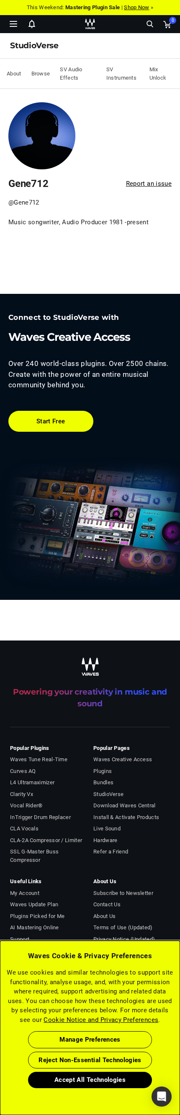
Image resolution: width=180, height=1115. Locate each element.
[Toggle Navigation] (13, 24)
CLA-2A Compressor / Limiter (46, 840)
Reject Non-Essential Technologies (90, 1060)
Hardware (105, 840)
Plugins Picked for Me (37, 916)
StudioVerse (108, 794)
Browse (40, 73)
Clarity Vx (21, 794)
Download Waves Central (124, 805)
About (14, 73)
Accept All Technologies (90, 1080)
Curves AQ (23, 771)
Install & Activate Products (126, 817)
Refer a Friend (110, 851)
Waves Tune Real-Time (38, 759)
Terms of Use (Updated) (123, 927)
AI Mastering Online (34, 927)
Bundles (103, 782)
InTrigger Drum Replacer (40, 817)
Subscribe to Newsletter (123, 893)
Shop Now (136, 7)
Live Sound (107, 828)
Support (19, 939)
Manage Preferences (89, 1039)
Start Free (50, 421)
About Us (104, 916)
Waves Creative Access (122, 759)
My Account (24, 893)
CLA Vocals (24, 828)
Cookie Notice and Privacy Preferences (101, 1020)
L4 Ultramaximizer (32, 782)
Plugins (102, 771)
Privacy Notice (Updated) (124, 939)
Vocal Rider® (26, 805)
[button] (0, 1072)
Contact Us (107, 904)
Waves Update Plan (34, 904)
